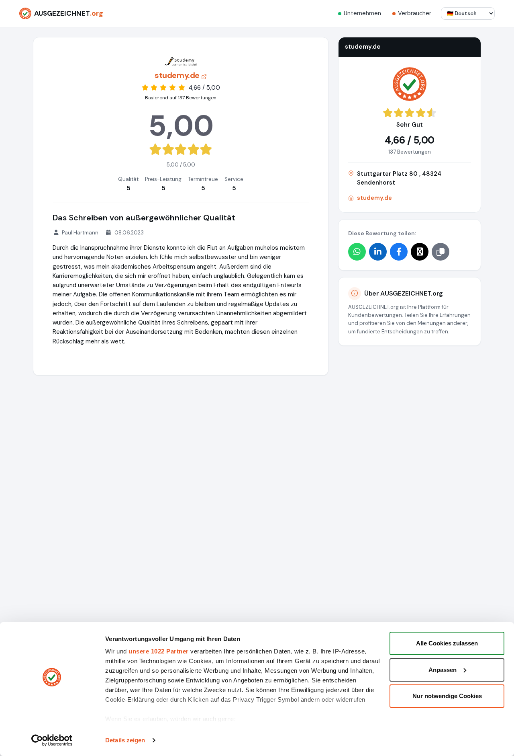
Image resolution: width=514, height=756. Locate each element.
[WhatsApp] (357, 251)
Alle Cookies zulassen (447, 643)
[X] (419, 251)
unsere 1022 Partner (158, 651)
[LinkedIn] (378, 251)
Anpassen (442, 669)
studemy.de (374, 198)
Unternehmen (362, 13)
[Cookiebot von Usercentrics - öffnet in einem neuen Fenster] (52, 740)
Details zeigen (125, 740)
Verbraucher (414, 13)
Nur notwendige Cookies (447, 695)
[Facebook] (399, 251)
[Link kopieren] (440, 251)
